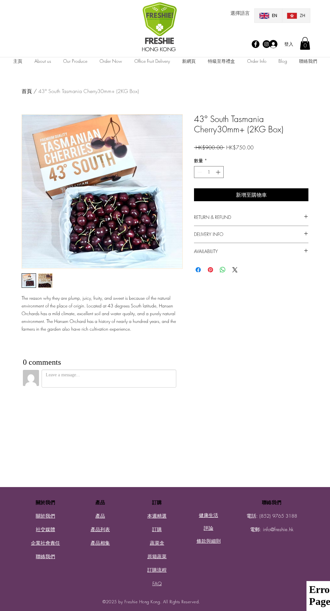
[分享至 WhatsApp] (223, 270)
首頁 (27, 91)
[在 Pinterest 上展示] (210, 270)
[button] (305, 43)
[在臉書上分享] (198, 270)
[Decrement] (199, 172)
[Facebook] (255, 44)
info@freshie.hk (278, 529)
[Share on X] (235, 270)
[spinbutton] (209, 172)
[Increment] (219, 172)
